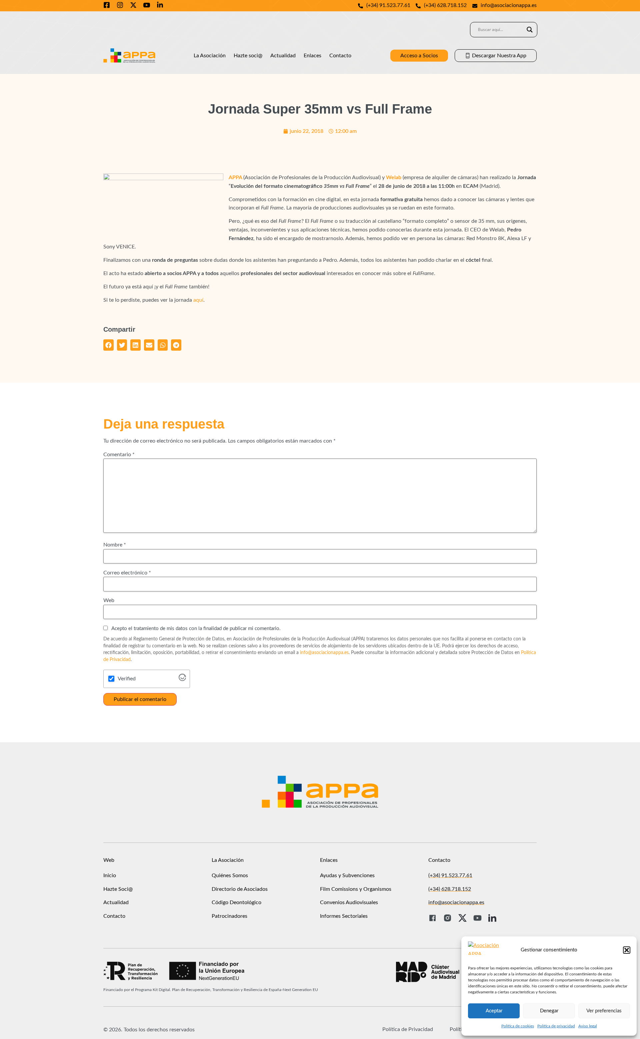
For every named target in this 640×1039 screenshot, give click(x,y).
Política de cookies (517, 1026)
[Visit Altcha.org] (182, 679)
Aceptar (494, 1010)
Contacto (340, 55)
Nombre (114, 544)
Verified (127, 678)
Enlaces (312, 55)
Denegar (549, 1010)
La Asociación (210, 55)
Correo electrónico (127, 572)
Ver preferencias (604, 1010)
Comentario (119, 454)
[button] (626, 950)
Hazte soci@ (248, 55)
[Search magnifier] (529, 29)
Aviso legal (587, 1026)
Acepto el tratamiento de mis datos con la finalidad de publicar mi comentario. (195, 628)
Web (108, 600)
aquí (198, 300)
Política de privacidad (556, 1026)
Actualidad (283, 55)
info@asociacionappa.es (324, 652)
